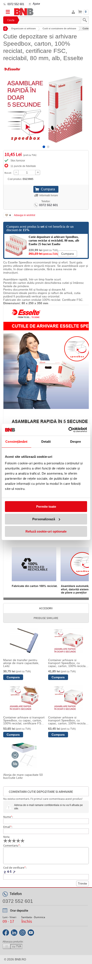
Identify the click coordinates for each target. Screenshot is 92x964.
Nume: (8, 817)
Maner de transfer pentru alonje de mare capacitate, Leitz (21, 663)
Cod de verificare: (14, 867)
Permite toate (46, 506)
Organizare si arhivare (23, 28)
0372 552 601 (15, 4)
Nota (6, 837)
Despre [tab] (75, 441)
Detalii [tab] (46, 441)
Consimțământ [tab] (16, 441)
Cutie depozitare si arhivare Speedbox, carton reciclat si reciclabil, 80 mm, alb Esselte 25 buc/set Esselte (54, 240)
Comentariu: (11, 845)
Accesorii (46, 608)
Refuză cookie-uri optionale (46, 531)
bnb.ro (20, 959)
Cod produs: (20, 179)
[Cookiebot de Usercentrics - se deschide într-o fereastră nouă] (68, 430)
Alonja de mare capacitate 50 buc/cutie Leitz (23, 776)
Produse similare (46, 618)
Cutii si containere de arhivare (59, 28)
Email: (7, 827)
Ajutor (36, 3)
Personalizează (43, 519)
